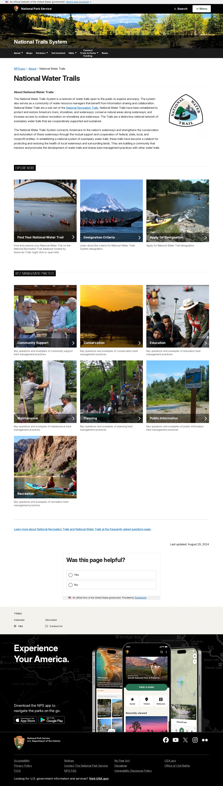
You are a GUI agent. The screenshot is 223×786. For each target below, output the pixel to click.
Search (182, 8)
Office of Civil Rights (177, 765)
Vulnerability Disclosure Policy (133, 770)
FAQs (71, 53)
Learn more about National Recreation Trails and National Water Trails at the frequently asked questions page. (82, 529)
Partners (40, 53)
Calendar (19, 619)
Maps (29, 53)
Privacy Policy (23, 765)
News (105, 53)
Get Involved (58, 53)
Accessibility (22, 760)
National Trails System (40, 41)
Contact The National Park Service (86, 765)
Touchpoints (140, 597)
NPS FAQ (70, 770)
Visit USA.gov (99, 778)
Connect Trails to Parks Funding (88, 53)
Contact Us (56, 626)
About (17, 53)
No (76, 585)
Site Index (51, 619)
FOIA (17, 770)
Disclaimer (120, 765)
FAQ (20, 626)
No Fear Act (122, 760)
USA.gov (170, 760)
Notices (69, 760)
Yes (76, 574)
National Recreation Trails (82, 107)
